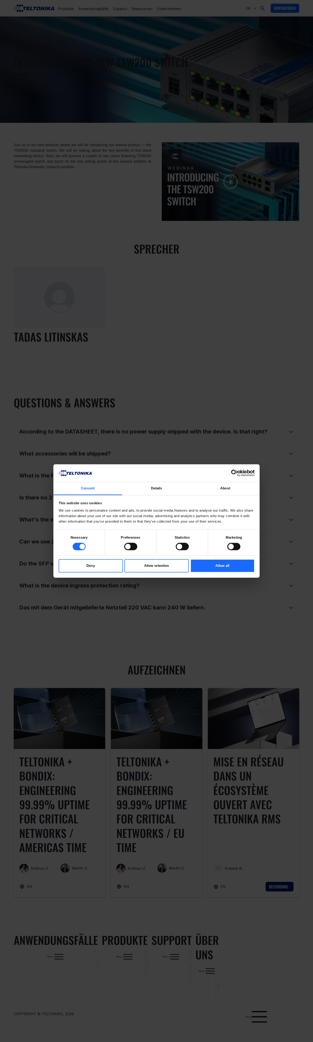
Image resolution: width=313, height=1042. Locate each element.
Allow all (222, 566)
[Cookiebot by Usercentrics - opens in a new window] (234, 473)
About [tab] (225, 488)
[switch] (130, 546)
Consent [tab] (88, 488)
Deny (90, 566)
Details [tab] (156, 488)
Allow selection (156, 566)
